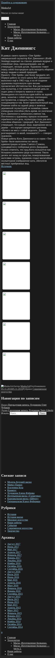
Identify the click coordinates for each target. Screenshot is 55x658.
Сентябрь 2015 (15, 593)
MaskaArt (6, 7)
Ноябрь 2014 (13, 621)
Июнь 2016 (13, 577)
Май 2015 (12, 605)
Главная (11, 24)
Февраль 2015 (14, 613)
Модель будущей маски (19, 482)
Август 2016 (13, 571)
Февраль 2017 (14, 555)
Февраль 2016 (14, 588)
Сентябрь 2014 (15, 627)
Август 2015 (13, 596)
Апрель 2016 (14, 582)
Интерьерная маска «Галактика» (24, 496)
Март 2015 (12, 610)
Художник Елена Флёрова (21, 493)
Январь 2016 (13, 591)
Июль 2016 (13, 574)
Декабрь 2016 (14, 560)
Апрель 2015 (14, 607)
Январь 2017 (13, 558)
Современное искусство (20, 528)
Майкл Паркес (14, 484)
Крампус (11, 490)
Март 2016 (12, 585)
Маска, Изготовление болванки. (30, 29)
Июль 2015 (13, 599)
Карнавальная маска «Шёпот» (23, 498)
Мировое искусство (17, 520)
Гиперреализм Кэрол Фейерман (23, 501)
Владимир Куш (15, 487)
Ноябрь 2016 (13, 563)
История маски (15, 517)
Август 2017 (13, 544)
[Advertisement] (27, 442)
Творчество (13, 531)
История (11, 514)
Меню (5, 18)
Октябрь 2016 (14, 566)
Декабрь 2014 (14, 618)
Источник (6, 166)
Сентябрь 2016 (15, 569)
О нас (10, 40)
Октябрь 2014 (14, 624)
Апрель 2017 (14, 552)
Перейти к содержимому (14, 2)
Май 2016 (12, 580)
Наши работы (14, 37)
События (12, 525)
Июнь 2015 (13, 602)
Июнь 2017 (13, 546)
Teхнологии (13, 26)
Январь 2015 (13, 616)
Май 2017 (12, 549)
